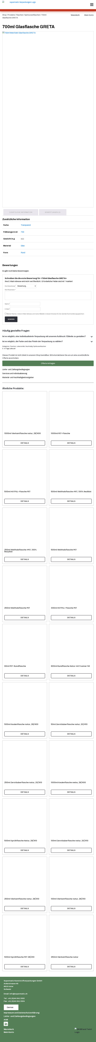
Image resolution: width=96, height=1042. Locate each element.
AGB (6, 1020)
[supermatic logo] (21, 5)
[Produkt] (24, 419)
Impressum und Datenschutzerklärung (21, 1013)
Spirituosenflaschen (32, 15)
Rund (23, 253)
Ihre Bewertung (10, 286)
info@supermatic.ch (18, 994)
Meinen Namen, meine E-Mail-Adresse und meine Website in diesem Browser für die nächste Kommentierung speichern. (45, 314)
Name (7, 304)
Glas (23, 246)
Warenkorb (75, 15)
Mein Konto (89, 15)
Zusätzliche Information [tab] (20, 212)
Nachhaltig (29, 346)
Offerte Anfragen (48, 363)
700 (22, 232)
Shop (4, 15)
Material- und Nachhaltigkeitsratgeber (18, 377)
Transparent (26, 225)
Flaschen (19, 15)
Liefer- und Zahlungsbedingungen (16, 369)
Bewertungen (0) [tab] (53, 212)
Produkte (11, 15)
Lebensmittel (21, 346)
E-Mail (7, 309)
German (10, 1007)
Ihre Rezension (10, 290)
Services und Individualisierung (14, 373)
